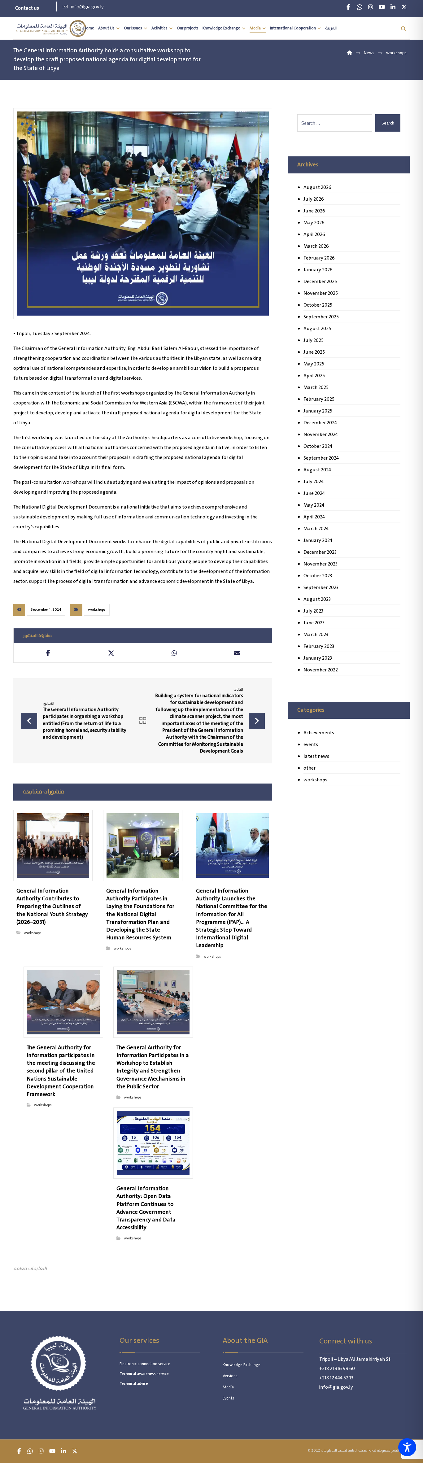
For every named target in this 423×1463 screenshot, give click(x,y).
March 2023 (315, 635)
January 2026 (318, 270)
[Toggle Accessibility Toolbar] (407, 1447)
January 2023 (317, 658)
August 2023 (317, 599)
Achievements (318, 733)
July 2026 (313, 199)
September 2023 (320, 588)
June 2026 (314, 211)
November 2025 (320, 293)
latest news (316, 756)
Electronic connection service (145, 1364)
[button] (348, 7)
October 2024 (317, 446)
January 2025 (317, 411)
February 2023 (318, 646)
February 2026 (319, 258)
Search (388, 123)
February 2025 (318, 399)
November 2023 (320, 564)
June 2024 (314, 493)
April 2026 (314, 234)
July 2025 (313, 340)
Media (228, 1387)
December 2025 (320, 282)
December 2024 (320, 423)
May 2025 (313, 364)
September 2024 (321, 458)
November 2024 (320, 435)
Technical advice (134, 1384)
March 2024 (316, 529)
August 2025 (317, 329)
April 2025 (314, 376)
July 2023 (313, 611)
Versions (230, 1376)
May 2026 (314, 223)
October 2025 (317, 305)
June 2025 (314, 352)
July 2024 (313, 482)
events (310, 745)
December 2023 (320, 552)
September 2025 (321, 317)
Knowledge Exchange (241, 1365)
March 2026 (316, 246)
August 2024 (317, 470)
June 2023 (314, 623)
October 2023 (317, 576)
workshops (97, 610)
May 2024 (313, 505)
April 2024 (314, 517)
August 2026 (317, 187)
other (309, 768)
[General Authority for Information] (51, 28)
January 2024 (317, 540)
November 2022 (320, 670)
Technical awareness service (144, 1374)
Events (228, 1398)
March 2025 (316, 387)
